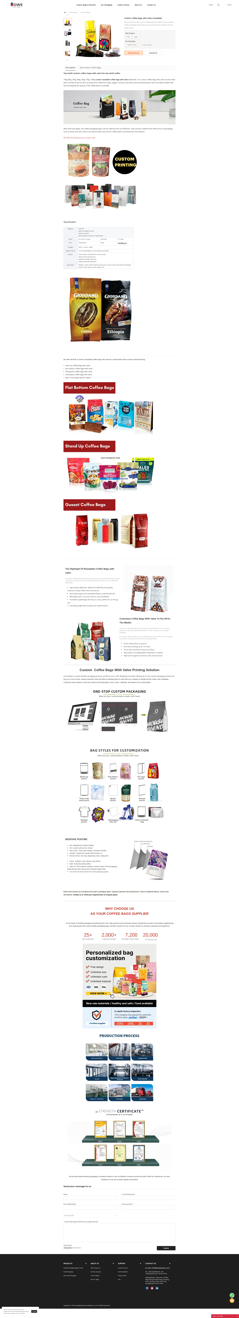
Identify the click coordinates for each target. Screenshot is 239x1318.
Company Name (127, 1204)
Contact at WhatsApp (232, 1295)
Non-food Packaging (69, 1275)
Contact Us (153, 53)
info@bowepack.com (161, 1268)
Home (64, 12)
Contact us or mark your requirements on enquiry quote (95, 895)
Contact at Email (232, 1300)
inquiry (228, 5)
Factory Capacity (96, 1272)
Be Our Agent (95, 1279)
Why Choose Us (95, 1268)
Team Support (95, 1275)
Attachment (67, 1245)
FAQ (119, 1279)
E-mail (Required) (128, 1194)
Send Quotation (123, 1272)
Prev (67, 15)
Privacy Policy (122, 1275)
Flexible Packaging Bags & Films (73, 1268)
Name (65, 1194)
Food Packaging (73, 12)
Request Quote (133, 53)
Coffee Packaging (85, 12)
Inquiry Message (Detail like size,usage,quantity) (80, 1222)
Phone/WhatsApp (69, 1204)
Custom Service (123, 1268)
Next (67, 60)
